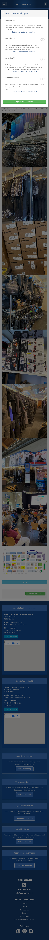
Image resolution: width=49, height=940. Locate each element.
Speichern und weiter (24, 102)
